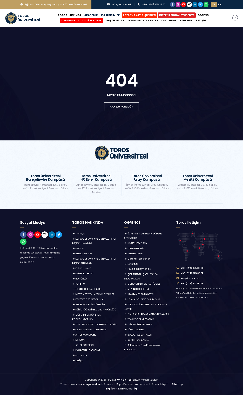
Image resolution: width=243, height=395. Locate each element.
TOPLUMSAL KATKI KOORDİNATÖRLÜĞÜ (96, 324)
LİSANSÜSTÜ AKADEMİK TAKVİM (143, 299)
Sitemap (177, 384)
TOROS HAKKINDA (69, 15)
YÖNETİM (80, 283)
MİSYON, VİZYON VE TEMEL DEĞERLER (94, 294)
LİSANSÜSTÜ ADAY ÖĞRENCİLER (81, 20)
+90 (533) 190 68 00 (192, 283)
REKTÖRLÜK (81, 278)
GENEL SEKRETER (83, 253)
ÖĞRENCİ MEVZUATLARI (139, 324)
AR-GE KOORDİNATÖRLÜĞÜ (90, 304)
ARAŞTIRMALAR (114, 20)
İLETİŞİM (201, 20)
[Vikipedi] (189, 4)
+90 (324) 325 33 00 (153, 4)
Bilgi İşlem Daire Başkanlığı (121, 388)
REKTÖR (79, 248)
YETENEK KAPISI (135, 253)
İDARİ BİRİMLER (110, 15)
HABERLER (186, 20)
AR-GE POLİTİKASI (84, 345)
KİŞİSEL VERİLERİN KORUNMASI (91, 329)
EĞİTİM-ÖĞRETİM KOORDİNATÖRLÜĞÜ (95, 309)
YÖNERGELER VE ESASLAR (140, 319)
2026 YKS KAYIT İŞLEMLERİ (139, 15)
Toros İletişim (160, 384)
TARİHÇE (79, 233)
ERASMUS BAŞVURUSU (139, 269)
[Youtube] (183, 4)
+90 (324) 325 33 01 (192, 273)
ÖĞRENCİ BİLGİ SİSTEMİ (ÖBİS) (143, 283)
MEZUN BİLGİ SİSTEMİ (138, 289)
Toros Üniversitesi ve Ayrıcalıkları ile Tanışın (86, 384)
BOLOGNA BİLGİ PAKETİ (139, 334)
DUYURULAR (168, 20)
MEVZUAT (80, 339)
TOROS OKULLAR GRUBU (88, 289)
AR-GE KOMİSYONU (85, 334)
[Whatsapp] (206, 4)
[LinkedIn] (194, 4)
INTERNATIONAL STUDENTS (176, 15)
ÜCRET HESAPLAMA (137, 243)
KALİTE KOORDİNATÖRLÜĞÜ (89, 299)
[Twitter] (200, 4)
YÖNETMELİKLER (135, 329)
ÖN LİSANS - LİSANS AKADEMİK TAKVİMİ (148, 314)
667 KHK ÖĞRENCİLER (138, 339)
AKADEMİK (91, 15)
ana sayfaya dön (121, 106)
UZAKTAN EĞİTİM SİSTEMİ (140, 294)
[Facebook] (172, 4)
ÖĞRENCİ (203, 15)
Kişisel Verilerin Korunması (132, 384)
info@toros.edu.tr (122, 4)
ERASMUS (132, 263)
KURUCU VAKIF (83, 268)
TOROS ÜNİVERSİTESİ (120, 379)
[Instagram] (178, 4)
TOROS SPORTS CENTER (142, 20)
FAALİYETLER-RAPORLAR (87, 350)
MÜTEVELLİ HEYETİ (84, 273)
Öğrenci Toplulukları (138, 258)
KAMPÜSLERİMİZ (135, 248)
